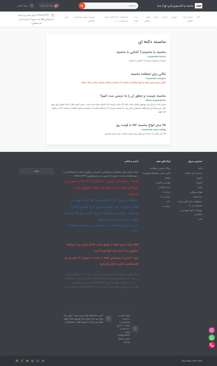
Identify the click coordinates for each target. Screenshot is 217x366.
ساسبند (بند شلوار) (188, 19)
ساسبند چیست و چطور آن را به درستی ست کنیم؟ (133, 95)
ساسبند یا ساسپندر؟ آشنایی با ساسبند (141, 52)
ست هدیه (136, 19)
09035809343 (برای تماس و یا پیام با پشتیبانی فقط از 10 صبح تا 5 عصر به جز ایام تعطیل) (36, 19)
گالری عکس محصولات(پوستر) (156, 173)
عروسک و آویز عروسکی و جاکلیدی (84, 19)
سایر (66, 17)
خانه (198, 17)
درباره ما (166, 192)
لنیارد (156, 17)
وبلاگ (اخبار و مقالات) (160, 168)
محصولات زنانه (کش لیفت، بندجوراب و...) (116, 19)
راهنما (167, 178)
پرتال (183, 360)
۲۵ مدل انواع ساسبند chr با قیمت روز (141, 125)
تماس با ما (165, 197)
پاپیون (174, 17)
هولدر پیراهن (147, 19)
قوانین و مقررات (163, 182)
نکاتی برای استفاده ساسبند (148, 73)
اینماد (36, 171)
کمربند (164, 17)
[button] (49, 6)
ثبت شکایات (164, 187)
